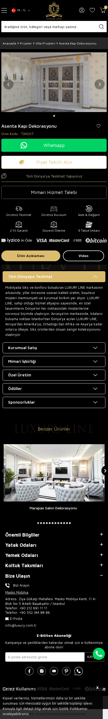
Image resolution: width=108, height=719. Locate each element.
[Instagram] (41, 671)
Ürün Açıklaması (31, 256)
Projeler (26, 43)
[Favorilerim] (92, 10)
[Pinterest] (66, 671)
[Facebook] (29, 671)
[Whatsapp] (78, 671)
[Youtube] (54, 671)
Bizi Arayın (21, 585)
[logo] (54, 10)
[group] (54, 82)
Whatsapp (54, 145)
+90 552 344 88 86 (34, 612)
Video (83, 256)
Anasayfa (9, 43)
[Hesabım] (82, 10)
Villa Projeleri (45, 43)
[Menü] (4, 10)
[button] (54, 116)
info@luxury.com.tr (20, 625)
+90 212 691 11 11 (33, 608)
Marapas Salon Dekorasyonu (53, 508)
